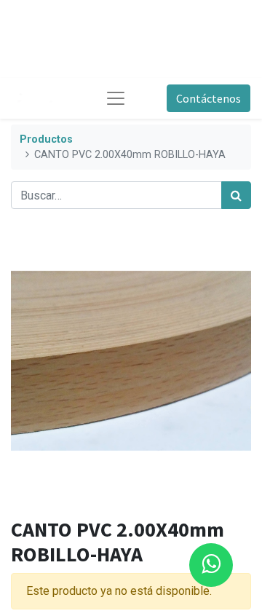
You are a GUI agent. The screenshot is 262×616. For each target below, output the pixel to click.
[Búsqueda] (236, 195)
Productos (46, 139)
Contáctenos (208, 98)
